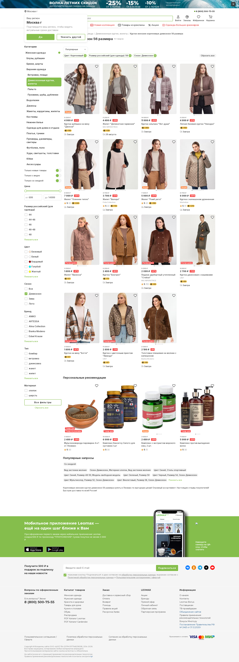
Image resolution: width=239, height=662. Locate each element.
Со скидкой (70, 464)
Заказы (187, 20)
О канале (184, 595)
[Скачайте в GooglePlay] (55, 550)
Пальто (32, 89)
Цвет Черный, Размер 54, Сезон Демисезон (175, 475)
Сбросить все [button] (208, 55)
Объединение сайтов (190, 612)
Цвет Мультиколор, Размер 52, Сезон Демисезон (89, 480)
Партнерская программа (153, 612)
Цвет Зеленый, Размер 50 (137, 475)
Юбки (30, 158)
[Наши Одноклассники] (194, 569)
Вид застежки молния (75, 470)
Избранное (198, 20)
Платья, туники (35, 133)
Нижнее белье (35, 122)
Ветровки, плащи (37, 74)
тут (91, 656)
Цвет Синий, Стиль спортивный (170, 470)
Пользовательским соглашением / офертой (138, 577)
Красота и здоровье (74, 602)
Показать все (31, 240)
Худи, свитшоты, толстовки (43, 153)
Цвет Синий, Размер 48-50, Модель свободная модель (92, 475)
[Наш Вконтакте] (187, 569)
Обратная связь (149, 608)
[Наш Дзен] (206, 569)
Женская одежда (35, 52)
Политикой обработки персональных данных (91, 577)
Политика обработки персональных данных (84, 638)
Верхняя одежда (36, 69)
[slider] (25, 191)
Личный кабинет (149, 605)
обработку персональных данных (138, 575)
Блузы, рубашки (36, 58)
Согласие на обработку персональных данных (128, 638)
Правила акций (110, 608)
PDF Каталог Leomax (74, 618)
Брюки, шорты (35, 63)
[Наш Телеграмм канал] (200, 569)
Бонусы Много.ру (188, 621)
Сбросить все (41, 408)
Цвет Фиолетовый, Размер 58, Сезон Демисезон (141, 480)
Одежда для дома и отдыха (43, 127)
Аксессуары (34, 164)
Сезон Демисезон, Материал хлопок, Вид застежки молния (120, 470)
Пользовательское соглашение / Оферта (40, 638)
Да (40, 37)
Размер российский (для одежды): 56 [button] (108, 55)
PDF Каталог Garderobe (76, 622)
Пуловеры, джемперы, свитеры (39, 140)
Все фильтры (43, 402)
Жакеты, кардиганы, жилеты (43, 111)
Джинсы (31, 105)
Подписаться (167, 568)
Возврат (106, 602)
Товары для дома (72, 605)
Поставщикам (186, 605)
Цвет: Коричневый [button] (73, 55)
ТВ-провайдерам (188, 608)
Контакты (184, 598)
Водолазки (33, 100)
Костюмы (32, 116)
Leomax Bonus (187, 602)
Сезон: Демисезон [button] (143, 55)
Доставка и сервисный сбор (116, 595)
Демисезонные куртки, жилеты (112, 33)
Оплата (106, 598)
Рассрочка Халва (110, 612)
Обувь (67, 612)
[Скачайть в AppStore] (33, 550)
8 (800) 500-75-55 (205, 11)
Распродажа (70, 615)
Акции (144, 595)
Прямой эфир (148, 602)
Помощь (106, 605)
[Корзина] (210, 16)
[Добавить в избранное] (96, 66)
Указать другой (71, 37)
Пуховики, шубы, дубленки (43, 94)
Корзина (210, 20)
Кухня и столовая (72, 608)
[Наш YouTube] (212, 569)
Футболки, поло (36, 147)
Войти (178, 20)
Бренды (145, 598)
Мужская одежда (72, 598)
